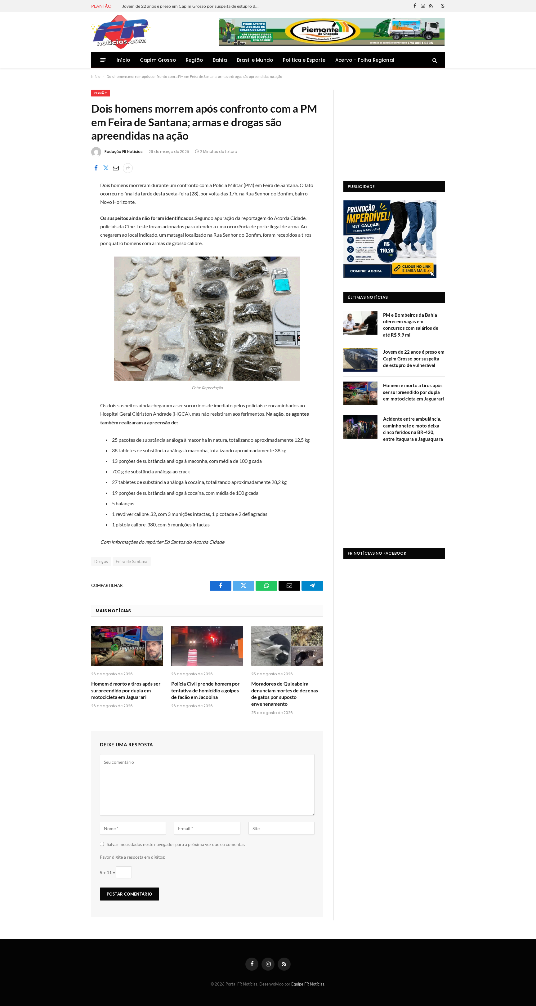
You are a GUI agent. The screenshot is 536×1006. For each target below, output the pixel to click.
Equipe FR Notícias (307, 983)
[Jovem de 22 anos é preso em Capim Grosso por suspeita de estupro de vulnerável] (360, 360)
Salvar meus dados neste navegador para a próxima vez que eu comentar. (176, 844)
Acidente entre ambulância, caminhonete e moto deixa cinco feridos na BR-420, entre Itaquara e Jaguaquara (413, 428)
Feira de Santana (131, 561)
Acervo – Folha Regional (364, 60)
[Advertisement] (394, 128)
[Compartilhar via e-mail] (115, 168)
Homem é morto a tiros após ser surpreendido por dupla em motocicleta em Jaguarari (126, 690)
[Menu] (103, 60)
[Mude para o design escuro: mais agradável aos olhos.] (442, 6)
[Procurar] (434, 60)
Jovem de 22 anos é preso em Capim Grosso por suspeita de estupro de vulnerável (192, 6)
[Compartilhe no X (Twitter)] (105, 168)
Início (123, 60)
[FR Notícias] (120, 32)
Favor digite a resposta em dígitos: (132, 857)
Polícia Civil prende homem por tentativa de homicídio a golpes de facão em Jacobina (205, 690)
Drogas (101, 561)
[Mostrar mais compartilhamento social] (128, 168)
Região (194, 60)
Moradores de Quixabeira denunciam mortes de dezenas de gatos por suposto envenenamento (284, 694)
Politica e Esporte (304, 60)
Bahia (220, 60)
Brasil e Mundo (255, 60)
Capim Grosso (158, 60)
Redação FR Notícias (124, 151)
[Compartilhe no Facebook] (95, 168)
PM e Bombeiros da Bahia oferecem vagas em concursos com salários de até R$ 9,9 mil (410, 325)
